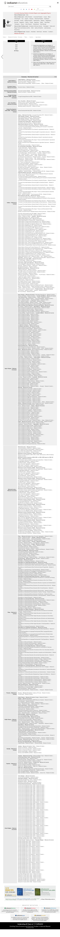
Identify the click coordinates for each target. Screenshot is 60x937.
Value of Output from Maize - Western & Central (28, 318)
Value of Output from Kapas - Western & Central (28, 351)
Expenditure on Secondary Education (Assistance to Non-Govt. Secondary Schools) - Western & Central (36, 650)
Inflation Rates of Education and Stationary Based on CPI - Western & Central (34, 224)
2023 (16, 45)
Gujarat (26, 18)
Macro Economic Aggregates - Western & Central (41, 536)
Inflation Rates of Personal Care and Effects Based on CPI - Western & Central (34, 243)
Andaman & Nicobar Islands (35, 26)
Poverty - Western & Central (11, 693)
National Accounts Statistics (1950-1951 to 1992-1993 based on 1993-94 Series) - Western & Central (36, 455)
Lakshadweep (47, 28)
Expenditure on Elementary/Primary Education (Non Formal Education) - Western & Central (35, 588)
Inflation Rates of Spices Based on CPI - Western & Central (30, 249)
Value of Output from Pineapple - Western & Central (29, 374)
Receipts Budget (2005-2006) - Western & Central (29, 841)
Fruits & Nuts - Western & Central (25, 357)
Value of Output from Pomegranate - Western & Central (30, 375)
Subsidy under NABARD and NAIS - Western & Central (29, 752)
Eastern (28, 31)
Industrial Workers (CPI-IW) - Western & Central (43, 171)
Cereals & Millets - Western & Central (26, 313)
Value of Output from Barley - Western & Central (28, 315)
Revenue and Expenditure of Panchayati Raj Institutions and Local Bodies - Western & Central (36, 736)
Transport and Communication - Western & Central (29, 170)
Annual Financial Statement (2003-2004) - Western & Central (31, 799)
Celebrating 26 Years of (25, 924)
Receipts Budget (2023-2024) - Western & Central (29, 867)
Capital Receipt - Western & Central (25, 743)
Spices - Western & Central (46, 167)
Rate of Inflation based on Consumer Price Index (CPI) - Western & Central (34, 255)
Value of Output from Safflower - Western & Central (29, 398)
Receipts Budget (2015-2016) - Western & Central (29, 855)
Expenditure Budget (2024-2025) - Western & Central (29, 878)
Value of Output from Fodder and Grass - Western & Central (31, 381)
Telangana (16, 24)
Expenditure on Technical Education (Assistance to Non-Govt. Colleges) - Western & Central (36, 667)
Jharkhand (46, 18)
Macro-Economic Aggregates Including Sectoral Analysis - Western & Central (34, 509)
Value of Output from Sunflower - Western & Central (29, 402)
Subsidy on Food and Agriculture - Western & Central (29, 748)
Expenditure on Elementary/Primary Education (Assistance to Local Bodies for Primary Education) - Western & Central (36, 578)
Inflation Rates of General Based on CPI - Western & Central (31, 230)
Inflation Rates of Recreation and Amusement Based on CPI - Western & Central (35, 248)
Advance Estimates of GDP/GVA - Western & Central (29, 448)
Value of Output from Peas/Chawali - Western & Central (30, 416)
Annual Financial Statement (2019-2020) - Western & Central (31, 824)
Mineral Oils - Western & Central (39, 265)
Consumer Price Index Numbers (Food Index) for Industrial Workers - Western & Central (37, 180)
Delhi (32, 28)
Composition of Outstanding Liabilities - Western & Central (30, 706)
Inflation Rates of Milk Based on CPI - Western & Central (30, 237)
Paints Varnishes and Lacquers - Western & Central (29, 282)
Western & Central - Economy (15, 37)
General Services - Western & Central (26, 549)
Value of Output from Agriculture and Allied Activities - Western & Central (33, 307)
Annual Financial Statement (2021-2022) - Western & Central (31, 828)
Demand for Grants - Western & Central (27, 781)
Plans (26, 37)
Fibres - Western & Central (47, 348)
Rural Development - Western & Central (26, 556)
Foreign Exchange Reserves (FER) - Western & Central (10, 97)
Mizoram (16, 22)
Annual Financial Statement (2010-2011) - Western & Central (31, 811)
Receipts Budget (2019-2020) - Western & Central (29, 861)
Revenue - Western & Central (47, 738)
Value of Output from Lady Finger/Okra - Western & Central (30, 434)
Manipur (42, 20)
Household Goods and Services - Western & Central (29, 157)
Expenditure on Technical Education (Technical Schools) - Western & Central (34, 679)
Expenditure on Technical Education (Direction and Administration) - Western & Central (36, 672)
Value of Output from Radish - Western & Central (28, 439)
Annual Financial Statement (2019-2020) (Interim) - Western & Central (33, 825)
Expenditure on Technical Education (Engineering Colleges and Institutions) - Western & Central (36, 674)
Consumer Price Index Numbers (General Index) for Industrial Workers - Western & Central (35, 185)
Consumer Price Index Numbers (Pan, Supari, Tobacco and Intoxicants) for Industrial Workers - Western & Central (36, 192)
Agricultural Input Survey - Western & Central (45, 294)
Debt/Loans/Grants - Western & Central (39, 704)
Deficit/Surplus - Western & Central (39, 713)
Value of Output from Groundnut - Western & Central (29, 390)
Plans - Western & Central (12, 613)
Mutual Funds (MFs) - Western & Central (26, 82)
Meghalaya (48, 20)
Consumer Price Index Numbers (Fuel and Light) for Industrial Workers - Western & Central (35, 183)
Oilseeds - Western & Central (46, 386)
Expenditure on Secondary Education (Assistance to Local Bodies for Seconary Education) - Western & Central (35, 648)
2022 (16, 47)
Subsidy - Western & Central (11, 749)
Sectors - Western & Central (24, 541)
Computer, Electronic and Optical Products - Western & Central (31, 272)
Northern (45, 31)
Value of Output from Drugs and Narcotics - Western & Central (31, 347)
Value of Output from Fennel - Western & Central (28, 336)
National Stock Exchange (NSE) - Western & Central (29, 83)
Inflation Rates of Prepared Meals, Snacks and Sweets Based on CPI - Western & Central (37, 245)
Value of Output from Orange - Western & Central (28, 370)
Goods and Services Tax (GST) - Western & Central (29, 761)
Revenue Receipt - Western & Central (43, 743)
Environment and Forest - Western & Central (27, 546)
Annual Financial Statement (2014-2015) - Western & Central (31, 816)
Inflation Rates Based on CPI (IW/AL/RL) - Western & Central (31, 220)
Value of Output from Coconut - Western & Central (29, 361)
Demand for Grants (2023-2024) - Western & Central (29, 875)
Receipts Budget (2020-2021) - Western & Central (29, 863)
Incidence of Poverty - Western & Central (41, 693)
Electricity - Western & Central (24, 265)
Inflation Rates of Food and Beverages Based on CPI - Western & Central (33, 226)
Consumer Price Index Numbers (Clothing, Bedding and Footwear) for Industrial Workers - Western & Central (37, 178)
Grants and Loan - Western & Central (26, 709)
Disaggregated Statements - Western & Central (28, 461)
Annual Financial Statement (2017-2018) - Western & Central (31, 821)
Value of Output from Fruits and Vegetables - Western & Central (31, 364)
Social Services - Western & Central (46, 557)
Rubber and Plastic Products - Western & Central (41, 286)
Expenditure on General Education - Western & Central (29, 597)
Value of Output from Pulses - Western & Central (28, 417)
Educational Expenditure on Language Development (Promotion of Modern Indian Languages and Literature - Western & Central (35, 634)
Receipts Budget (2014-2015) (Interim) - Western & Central (31, 854)
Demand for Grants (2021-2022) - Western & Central (29, 782)
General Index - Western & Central (25, 155)
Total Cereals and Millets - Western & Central (28, 302)
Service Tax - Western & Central (47, 772)
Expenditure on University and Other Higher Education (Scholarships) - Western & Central (35, 621)
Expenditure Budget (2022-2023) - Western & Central (29, 838)
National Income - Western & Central (11, 490)
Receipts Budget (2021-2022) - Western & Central (29, 865)
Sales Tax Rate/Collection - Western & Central (28, 771)
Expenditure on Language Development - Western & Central (31, 626)
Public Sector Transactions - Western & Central (28, 465)
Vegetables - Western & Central (25, 171)
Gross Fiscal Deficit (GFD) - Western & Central (28, 715)
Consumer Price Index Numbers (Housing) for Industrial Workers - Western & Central (36, 187)
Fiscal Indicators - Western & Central (26, 701)
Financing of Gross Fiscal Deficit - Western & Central (29, 719)
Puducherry (17, 29)
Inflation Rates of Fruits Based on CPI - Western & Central (30, 228)
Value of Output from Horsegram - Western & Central (29, 409)
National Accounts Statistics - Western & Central (28, 452)
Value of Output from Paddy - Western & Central (28, 319)
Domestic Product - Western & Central (26, 471)
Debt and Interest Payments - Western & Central (28, 707)
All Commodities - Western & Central (26, 260)
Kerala (21, 20)
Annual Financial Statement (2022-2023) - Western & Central (31, 829)
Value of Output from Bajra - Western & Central (28, 314)
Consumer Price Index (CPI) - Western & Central (42, 115)
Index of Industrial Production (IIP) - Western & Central (29, 215)
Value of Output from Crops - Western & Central (42, 403)
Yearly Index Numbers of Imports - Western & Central (29, 117)
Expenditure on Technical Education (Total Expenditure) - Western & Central (34, 680)
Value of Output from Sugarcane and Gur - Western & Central (31, 422)
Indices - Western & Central (11, 203)
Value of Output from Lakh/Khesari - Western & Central (29, 411)
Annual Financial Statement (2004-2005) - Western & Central (31, 800)
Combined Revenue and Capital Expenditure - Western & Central (32, 732)
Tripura (22, 24)
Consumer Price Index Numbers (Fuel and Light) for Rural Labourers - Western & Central (37, 202)
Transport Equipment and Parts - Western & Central (43, 287)
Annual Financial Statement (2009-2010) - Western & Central (31, 808)
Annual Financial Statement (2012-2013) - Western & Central (31, 814)
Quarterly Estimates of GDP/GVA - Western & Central (29, 533)
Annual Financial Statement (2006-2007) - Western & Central (31, 804)
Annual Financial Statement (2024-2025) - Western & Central (31, 832)
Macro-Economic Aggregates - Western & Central (28, 464)
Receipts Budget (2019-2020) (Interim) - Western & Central (31, 862)
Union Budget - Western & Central (10, 829)
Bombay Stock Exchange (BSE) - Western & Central (29, 80)
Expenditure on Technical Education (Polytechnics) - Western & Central (33, 676)
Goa (22, 18)
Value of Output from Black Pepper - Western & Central (30, 328)
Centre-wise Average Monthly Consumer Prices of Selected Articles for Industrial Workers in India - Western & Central (35, 174)
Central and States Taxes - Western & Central (42, 755)
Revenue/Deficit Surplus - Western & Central (27, 723)
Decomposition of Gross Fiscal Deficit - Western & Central (30, 718)
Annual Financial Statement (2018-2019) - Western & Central (31, 823)
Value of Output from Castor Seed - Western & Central (29, 388)
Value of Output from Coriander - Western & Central (29, 331)
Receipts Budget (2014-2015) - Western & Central (29, 853)
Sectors (31, 37)
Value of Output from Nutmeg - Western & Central (28, 340)
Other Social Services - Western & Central (41, 683)
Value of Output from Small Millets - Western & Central (30, 322)
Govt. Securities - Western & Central (11, 103)
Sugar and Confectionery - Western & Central (27, 168)
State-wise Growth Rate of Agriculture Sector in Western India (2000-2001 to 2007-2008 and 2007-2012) (44, 64)
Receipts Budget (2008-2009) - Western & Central (29, 845)
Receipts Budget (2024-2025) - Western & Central (29, 868)
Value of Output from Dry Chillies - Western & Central (29, 334)
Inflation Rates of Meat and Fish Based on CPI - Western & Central (32, 236)
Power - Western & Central (38, 545)
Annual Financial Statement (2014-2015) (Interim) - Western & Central (33, 817)
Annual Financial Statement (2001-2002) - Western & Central (31, 797)
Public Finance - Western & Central (10, 720)
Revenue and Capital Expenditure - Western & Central (42, 728)
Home (4, 37)
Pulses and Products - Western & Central (27, 166)
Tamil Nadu (47, 22)
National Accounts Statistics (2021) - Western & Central (30, 498)
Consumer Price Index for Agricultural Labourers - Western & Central (33, 125)
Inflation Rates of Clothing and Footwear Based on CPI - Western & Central (34, 222)
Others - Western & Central (47, 83)
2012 (16, 49)
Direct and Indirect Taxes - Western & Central (27, 758)
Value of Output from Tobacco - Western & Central (29, 348)
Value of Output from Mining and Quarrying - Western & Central (31, 443)
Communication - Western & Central (41, 542)
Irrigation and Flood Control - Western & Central (28, 554)
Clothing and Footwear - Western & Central (27, 149)
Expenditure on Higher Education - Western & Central (29, 608)
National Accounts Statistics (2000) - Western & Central (30, 466)
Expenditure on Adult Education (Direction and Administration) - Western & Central (35, 563)
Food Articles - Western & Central (25, 290)
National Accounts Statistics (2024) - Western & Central (30, 518)
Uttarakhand (36, 24)
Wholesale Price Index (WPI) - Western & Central (43, 257)
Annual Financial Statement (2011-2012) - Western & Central (31, 812)
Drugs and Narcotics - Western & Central (27, 344)
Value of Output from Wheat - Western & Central (28, 323)
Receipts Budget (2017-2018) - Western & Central (29, 858)
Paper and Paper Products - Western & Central (28, 283)
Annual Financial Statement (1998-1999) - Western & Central (31, 794)
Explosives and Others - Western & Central (27, 273)
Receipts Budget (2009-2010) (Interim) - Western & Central (31, 846)
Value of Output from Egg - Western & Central (28, 379)
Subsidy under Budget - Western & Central (27, 751)
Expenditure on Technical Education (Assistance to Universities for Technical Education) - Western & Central (37, 670)
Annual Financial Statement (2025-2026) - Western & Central (31, 834)
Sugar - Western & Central (47, 420)
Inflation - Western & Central (24, 216)
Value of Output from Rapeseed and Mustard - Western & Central (32, 396)
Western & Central (19, 33)
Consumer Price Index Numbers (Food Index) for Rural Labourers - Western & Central (36, 200)
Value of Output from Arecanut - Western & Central (29, 327)
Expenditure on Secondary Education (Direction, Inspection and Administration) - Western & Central (37, 653)
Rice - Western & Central (23, 301)
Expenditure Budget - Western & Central (28, 778)
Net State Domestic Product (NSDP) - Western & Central (30, 530)
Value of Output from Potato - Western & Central (28, 438)
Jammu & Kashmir (39, 28)
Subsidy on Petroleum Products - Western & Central (29, 750)
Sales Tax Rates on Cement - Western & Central (28, 772)
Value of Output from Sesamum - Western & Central (29, 399)
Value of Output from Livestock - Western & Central (29, 382)
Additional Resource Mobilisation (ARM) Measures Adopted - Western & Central (35, 700)
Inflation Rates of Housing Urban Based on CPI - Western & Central (32, 234)
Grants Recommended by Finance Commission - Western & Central (32, 710)
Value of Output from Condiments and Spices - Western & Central (32, 330)
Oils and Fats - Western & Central (25, 160)
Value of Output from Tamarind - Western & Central (29, 341)
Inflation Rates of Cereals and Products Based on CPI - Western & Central (34, 221)
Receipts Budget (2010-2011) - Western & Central (29, 848)
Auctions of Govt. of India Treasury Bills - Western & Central (31, 102)
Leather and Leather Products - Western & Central (28, 277)
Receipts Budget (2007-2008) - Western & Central (29, 844)
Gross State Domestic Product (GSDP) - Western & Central (30, 449)
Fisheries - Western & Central (48, 354)
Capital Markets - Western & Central (11, 81)
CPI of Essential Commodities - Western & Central (28, 145)
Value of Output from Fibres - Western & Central (42, 349)
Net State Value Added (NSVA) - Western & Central (29, 532)
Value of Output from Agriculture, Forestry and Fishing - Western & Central (34, 303)
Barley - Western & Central (43, 297)
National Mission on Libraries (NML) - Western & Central (30, 687)
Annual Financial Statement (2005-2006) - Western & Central (31, 803)
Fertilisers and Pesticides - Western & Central (28, 274)
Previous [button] (2, 57)
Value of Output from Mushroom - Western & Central (29, 436)
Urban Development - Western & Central (26, 688)
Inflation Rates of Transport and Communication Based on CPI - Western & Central (35, 252)
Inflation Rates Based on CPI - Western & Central (28, 217)
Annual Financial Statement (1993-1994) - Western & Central (31, 787)
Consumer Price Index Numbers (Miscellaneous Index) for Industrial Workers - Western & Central (36, 189)
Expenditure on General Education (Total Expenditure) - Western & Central (34, 604)
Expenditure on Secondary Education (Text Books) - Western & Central (33, 660)
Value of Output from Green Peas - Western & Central (29, 433)
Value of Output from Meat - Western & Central (28, 383)
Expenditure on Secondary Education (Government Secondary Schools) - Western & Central (36, 655)
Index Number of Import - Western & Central (28, 116)
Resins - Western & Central (24, 286)
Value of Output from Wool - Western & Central (28, 386)
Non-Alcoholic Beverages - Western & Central (45, 159)
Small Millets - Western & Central (37, 301)
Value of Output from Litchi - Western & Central (28, 366)
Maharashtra (37, 20)
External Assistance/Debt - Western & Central (10, 91)
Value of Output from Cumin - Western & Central (28, 332)
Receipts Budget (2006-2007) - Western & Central (29, 842)
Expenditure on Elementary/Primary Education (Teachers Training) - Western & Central (36, 592)
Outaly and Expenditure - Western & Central (40, 539)
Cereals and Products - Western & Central (27, 147)
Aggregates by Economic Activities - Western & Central (30, 507)
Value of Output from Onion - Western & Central (28, 437)
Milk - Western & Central (39, 158)
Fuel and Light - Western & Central (38, 154)
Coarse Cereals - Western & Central (26, 298)
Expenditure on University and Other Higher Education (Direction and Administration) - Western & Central (36, 619)
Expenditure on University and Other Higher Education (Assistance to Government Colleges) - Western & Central (35, 611)
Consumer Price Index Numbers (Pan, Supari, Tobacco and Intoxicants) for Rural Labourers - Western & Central (35, 209)
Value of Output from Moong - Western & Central (28, 413)
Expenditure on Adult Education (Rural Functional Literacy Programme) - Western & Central (35, 567)
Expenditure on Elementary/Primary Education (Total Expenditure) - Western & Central (36, 595)
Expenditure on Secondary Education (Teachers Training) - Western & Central (34, 659)
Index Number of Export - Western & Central (28, 119)
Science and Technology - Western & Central (27, 557)
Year (16, 41)
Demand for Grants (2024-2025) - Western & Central (29, 876)
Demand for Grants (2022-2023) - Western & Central (29, 837)
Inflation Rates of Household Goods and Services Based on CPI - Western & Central (36, 233)
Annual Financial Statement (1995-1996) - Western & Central (31, 790)
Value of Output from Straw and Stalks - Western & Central (30, 310)
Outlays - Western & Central (24, 537)
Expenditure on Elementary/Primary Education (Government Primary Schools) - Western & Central (37, 586)
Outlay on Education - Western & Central (26, 606)
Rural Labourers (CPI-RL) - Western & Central (41, 194)
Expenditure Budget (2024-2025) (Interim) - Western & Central (31, 879)
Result (44, 41)
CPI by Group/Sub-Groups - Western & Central (28, 150)
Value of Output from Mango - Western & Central (28, 368)
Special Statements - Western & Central (26, 475)
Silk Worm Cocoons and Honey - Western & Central (29, 420)
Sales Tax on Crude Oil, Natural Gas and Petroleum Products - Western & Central (35, 769)
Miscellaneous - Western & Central (25, 159)
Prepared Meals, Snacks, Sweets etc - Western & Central (30, 164)
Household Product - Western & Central (26, 276)
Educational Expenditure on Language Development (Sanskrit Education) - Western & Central (36, 637)
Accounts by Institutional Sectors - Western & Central (29, 500)
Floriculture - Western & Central (25, 356)
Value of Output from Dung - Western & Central (28, 378)
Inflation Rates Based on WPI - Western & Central (28, 256)
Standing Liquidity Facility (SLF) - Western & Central (29, 106)
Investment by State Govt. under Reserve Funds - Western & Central (32, 105)
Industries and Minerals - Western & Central (27, 553)
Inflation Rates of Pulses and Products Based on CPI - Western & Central (33, 247)
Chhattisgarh (17, 18)
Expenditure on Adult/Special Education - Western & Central (31, 561)
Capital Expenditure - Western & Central (26, 731)
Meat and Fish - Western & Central (25, 158)
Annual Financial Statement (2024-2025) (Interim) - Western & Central (33, 833)
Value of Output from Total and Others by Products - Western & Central (33, 311)
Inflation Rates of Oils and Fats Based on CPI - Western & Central (32, 241)
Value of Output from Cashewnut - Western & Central (29, 360)
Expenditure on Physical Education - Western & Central (29, 642)
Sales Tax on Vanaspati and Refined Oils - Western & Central (31, 770)
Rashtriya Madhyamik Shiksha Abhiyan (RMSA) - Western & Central (32, 663)
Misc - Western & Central (46, 256)
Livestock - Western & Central (24, 377)
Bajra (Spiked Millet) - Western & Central (27, 297)
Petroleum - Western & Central (24, 545)
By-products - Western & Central (25, 306)
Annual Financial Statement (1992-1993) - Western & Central (31, 786)
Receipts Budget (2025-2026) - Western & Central (29, 871)
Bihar (49, 17)
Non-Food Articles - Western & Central (26, 291)
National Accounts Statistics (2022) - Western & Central (30, 503)
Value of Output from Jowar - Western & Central (28, 317)
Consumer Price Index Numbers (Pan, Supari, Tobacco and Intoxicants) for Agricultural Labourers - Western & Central (36, 140)
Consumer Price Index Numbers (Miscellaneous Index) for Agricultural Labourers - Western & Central (35, 138)
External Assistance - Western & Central (26, 92)
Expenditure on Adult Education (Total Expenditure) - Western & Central (33, 569)
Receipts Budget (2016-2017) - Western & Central (29, 857)
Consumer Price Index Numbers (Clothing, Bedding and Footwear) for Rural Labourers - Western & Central (37, 199)
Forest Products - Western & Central (41, 356)
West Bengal (43, 24)
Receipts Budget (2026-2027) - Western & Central (29, 872)
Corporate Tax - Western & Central (44, 759)
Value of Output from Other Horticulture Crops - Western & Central (32, 371)
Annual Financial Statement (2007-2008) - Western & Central (31, 806)
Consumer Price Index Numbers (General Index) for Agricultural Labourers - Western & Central (36, 135)
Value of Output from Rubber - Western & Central (28, 353)
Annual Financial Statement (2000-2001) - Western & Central (31, 795)
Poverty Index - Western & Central (25, 694)
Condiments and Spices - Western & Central (27, 324)
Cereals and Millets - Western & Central (26, 296)
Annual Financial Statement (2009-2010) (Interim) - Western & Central (33, 810)
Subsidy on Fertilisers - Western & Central (27, 747)
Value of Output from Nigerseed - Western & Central (29, 394)
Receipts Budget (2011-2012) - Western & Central (29, 849)
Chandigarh (46, 26)
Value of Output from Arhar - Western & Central (28, 407)
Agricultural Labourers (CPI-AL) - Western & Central (29, 123)
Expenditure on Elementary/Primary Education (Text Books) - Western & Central (35, 594)
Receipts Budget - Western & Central (26, 840)
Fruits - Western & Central (23, 154)
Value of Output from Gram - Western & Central (28, 408)
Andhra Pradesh (28, 17)
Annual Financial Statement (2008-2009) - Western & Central (31, 807)
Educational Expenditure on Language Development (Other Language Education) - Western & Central (35, 632)
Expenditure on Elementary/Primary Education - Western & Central (32, 575)
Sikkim (41, 22)
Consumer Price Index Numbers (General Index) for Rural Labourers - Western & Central (37, 204)
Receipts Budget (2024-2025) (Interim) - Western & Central (31, 870)
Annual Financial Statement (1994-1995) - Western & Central (31, 789)
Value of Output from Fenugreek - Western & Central (29, 337)
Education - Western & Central (42, 558)
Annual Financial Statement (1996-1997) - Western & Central (31, 791)
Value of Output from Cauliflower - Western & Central (29, 432)
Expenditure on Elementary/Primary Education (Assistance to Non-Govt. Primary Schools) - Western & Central (35, 581)
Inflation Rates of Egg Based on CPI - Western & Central (30, 225)
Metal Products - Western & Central (25, 280)
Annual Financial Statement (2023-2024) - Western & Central (31, 831)
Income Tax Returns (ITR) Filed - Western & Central (29, 765)
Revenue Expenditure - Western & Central (27, 734)
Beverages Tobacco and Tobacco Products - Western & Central (31, 270)
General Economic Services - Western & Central (28, 548)
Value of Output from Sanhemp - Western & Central (29, 354)
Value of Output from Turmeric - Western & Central (29, 343)
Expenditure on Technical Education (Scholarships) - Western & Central (33, 678)
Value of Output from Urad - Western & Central (28, 419)
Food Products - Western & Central (46, 274)
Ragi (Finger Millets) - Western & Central (39, 300)
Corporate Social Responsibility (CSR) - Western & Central (30, 552)
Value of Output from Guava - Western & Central (28, 365)
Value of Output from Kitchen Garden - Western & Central (30, 309)
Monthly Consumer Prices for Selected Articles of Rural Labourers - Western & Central (36, 211)
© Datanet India (30, 927)
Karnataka (16, 20)
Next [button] (57, 57)
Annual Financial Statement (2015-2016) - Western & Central (31, 819)
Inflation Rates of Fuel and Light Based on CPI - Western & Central (32, 229)
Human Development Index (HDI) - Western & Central (10, 111)
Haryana (31, 18)
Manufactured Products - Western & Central (27, 266)
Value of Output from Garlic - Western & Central (28, 339)
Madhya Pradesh (28, 20)
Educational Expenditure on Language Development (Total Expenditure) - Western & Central (36, 640)
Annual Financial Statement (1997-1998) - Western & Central (31, 793)
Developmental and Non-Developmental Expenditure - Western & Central (34, 726)
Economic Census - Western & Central (11, 87)
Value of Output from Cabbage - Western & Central (29, 430)
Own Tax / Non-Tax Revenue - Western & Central (43, 739)
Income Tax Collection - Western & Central (27, 763)
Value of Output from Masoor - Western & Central (28, 412)
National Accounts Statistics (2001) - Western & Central (30, 477)
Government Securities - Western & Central (27, 103)
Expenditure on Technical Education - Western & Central (30, 664)
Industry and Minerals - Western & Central (45, 549)
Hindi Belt (33, 31)
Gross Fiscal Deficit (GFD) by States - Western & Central (30, 721)
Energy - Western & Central (24, 544)
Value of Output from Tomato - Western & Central (28, 442)
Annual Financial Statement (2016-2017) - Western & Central (31, 820)
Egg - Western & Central (44, 151)
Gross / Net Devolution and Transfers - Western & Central (30, 702)
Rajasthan (36, 22)
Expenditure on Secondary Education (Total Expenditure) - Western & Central (34, 661)
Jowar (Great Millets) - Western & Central (44, 298)
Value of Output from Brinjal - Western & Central (28, 429)
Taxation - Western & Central (11, 764)
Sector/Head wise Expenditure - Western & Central (29, 738)
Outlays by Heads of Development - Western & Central (30, 540)
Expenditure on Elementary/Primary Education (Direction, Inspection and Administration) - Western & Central (37, 583)
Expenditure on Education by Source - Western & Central (30, 573)
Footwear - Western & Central (43, 153)
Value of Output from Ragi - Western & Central (28, 320)
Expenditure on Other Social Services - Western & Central (30, 686)
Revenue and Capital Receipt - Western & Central (28, 740)
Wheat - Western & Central (45, 302)
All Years (16, 50)
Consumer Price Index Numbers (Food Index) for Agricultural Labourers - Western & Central (36, 130)
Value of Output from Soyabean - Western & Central (29, 400)
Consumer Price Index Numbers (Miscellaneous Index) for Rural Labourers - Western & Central (36, 207)
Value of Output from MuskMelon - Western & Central (29, 369)
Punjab (31, 22)
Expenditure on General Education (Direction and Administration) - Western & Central (36, 600)
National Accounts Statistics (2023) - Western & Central (30, 511)
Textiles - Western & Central (24, 287)
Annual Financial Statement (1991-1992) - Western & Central (31, 785)
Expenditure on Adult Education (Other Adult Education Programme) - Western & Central (37, 565)
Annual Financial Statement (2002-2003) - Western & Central (31, 798)
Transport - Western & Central (46, 689)
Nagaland (21, 22)
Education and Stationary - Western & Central (27, 151)
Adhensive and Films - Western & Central (27, 269)
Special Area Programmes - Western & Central (28, 689)
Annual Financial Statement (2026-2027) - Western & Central (31, 836)
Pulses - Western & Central (24, 405)
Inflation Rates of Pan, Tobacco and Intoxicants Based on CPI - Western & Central (35, 242)
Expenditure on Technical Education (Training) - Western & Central (32, 682)
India (27, 15)
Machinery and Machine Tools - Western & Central (29, 278)
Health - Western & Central (40, 155)
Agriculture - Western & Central (25, 542)
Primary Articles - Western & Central (26, 289)
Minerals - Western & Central (40, 290)
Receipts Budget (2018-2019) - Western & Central (29, 859)
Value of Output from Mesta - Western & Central (28, 352)
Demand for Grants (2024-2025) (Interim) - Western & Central (31, 880)
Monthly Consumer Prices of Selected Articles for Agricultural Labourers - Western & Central (36, 143)
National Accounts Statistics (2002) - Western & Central (30, 487)
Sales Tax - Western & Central (39, 766)
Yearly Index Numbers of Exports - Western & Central (29, 120)
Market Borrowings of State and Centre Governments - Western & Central (34, 711)
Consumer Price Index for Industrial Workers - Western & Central (32, 176)
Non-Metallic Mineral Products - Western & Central (29, 281)
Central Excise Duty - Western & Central (26, 759)
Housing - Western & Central (48, 157)
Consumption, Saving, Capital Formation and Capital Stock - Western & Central (35, 460)
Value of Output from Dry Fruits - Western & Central (29, 362)
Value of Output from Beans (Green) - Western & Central (30, 425)
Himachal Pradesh (39, 18)
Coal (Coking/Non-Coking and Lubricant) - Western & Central (31, 264)
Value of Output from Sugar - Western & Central (42, 421)
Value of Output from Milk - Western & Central (28, 385)
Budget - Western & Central (41, 697)
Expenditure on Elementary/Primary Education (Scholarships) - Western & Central (35, 590)
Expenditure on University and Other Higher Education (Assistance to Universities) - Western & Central (35, 616)
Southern (50, 31)
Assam (45, 17)
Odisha (27, 22)
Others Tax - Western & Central (25, 766)
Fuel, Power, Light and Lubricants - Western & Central (29, 261)
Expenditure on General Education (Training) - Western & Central (32, 605)
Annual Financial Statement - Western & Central (28, 777)
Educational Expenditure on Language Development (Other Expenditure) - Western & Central (36, 629)
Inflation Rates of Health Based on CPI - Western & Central (30, 232)
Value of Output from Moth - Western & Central (28, 415)
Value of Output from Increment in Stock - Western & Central (31, 404)
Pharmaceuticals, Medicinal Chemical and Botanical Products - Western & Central (35, 285)
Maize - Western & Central (23, 300)
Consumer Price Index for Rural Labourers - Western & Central (31, 197)
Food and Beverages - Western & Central (27, 153)
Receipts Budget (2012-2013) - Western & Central (29, 850)
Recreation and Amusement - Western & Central (28, 167)
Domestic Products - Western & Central (26, 462)
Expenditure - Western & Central (46, 723)
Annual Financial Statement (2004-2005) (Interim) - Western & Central (33, 802)
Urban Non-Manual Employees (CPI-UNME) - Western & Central (31, 213)
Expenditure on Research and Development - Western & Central (31, 643)
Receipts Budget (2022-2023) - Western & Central (29, 866)
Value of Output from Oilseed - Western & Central (28, 395)
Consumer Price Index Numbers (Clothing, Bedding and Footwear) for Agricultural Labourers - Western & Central (35, 127)
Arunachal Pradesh (37, 17)
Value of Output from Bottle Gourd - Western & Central (30, 428)
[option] (16, 57)
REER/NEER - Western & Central (25, 257)
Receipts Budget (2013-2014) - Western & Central (29, 851)
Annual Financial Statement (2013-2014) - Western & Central (31, 815)
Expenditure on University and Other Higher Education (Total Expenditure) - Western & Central (36, 624)
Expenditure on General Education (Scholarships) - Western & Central (33, 602)
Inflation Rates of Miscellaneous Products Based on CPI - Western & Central (34, 238)
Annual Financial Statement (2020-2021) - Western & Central (31, 827)
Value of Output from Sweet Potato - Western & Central (30, 441)
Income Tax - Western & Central (25, 762)
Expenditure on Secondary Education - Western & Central (30, 644)
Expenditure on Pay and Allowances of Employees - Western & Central (33, 727)
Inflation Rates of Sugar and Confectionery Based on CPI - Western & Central (34, 251)
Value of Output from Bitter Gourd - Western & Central (29, 426)
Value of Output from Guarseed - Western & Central (29, 391)
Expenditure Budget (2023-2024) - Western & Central (29, 874)
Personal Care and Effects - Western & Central (28, 163)
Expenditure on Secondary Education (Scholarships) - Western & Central (33, 657)
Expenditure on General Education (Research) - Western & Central (32, 601)
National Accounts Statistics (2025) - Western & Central (30, 526)
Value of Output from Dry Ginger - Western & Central (29, 335)
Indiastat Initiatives (30, 905)
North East (39, 31)
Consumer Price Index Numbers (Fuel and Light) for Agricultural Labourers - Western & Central (36, 132)
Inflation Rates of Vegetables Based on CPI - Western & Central (31, 253)
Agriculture (38, 37)
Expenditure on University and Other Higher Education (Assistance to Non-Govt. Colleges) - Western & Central (35, 614)
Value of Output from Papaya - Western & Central (28, 373)
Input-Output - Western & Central (10, 369)
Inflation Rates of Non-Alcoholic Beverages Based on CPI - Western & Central (34, 239)
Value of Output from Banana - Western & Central (28, 358)
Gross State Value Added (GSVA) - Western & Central (29, 450)
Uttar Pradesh (28, 24)
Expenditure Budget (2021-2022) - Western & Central (29, 780)
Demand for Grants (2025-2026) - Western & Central (29, 882)
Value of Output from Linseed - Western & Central (28, 392)
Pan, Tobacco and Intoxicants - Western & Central (28, 162)
